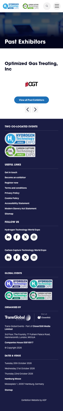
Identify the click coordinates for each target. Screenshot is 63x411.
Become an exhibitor (15, 177)
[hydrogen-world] (20, 143)
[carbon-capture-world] (20, 156)
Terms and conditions (16, 188)
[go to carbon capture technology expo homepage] (30, 6)
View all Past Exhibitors (31, 99)
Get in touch (11, 172)
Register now (11, 182)
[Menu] (57, 6)
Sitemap (9, 213)
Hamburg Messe (13, 378)
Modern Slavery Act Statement (20, 208)
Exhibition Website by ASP (34, 400)
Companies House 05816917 (19, 342)
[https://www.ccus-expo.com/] (40, 299)
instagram (33, 237)
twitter (25, 237)
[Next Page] (35, 109)
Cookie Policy (12, 198)
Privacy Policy (12, 193)
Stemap (9, 390)
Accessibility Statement (17, 203)
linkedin (8, 237)
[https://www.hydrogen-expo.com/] (41, 287)
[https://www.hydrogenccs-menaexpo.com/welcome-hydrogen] (16, 287)
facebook (16, 237)
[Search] (47, 6)
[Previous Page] (28, 109)
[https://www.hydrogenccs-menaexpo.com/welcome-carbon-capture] (16, 299)
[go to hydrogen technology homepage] (10, 6)
